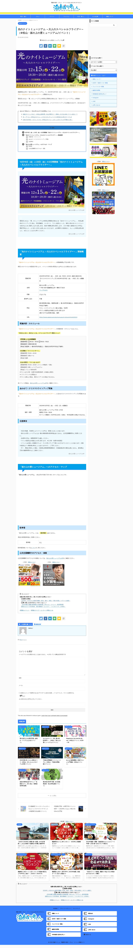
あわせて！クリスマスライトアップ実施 (38, 139)
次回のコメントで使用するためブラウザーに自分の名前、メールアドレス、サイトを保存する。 (47, 693)
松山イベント (23, 639)
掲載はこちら (31, 562)
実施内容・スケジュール (35, 136)
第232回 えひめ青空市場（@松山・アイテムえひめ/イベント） (29, 740)
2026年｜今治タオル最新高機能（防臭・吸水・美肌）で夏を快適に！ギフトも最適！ (45, 600)
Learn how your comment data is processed (54, 715)
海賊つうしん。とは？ (99, 75)
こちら (33, 548)
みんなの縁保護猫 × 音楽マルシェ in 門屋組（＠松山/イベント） (75, 762)
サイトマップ (76, 908)
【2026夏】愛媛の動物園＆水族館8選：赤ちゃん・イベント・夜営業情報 (42, 604)
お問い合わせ (96, 105)
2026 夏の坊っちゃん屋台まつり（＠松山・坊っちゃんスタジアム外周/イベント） (28, 762)
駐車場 (30, 146)
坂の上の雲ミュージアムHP (76, 210)
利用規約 (55, 908)
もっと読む (53, 795)
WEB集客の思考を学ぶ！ (100, 94)
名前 (20, 678)
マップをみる (43, 290)
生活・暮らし (80, 16)
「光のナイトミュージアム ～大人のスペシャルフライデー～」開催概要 (44, 135)
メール (21, 685)
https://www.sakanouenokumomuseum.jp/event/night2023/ (58, 317)
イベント (52, 16)
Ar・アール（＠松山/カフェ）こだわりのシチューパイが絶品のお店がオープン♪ (47, 117)
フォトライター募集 (98, 86)
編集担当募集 (96, 90)
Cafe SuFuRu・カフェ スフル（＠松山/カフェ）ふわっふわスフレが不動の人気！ (48, 120)
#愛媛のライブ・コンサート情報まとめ (42, 610)
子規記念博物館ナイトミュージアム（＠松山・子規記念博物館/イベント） (52, 762)
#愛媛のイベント (24, 610)
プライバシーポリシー (65, 908)
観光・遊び (23, 16)
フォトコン (66, 16)
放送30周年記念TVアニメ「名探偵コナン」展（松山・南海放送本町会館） (28, 783)
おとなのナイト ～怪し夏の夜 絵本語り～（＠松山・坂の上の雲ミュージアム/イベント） (52, 740)
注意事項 (31, 141)
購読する (88, 934)
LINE (94, 101)
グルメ (37, 16)
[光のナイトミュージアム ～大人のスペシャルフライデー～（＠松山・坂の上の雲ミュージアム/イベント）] (50, 46)
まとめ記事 (95, 16)
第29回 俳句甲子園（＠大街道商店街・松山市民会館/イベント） (51, 783)
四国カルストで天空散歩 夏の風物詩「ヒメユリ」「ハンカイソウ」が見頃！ (43, 606)
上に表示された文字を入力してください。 (31, 699)
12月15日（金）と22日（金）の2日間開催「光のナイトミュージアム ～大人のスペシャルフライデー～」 (52, 132)
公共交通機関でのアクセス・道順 (37, 148)
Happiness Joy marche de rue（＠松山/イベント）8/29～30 (74, 740)
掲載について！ (97, 79)
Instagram (96, 97)
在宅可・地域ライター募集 (100, 83)
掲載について (109, 16)
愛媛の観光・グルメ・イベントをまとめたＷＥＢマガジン (30, 912)
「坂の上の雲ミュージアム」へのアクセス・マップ (38, 144)
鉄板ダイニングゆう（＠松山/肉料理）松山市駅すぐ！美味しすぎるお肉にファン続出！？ (50, 114)
